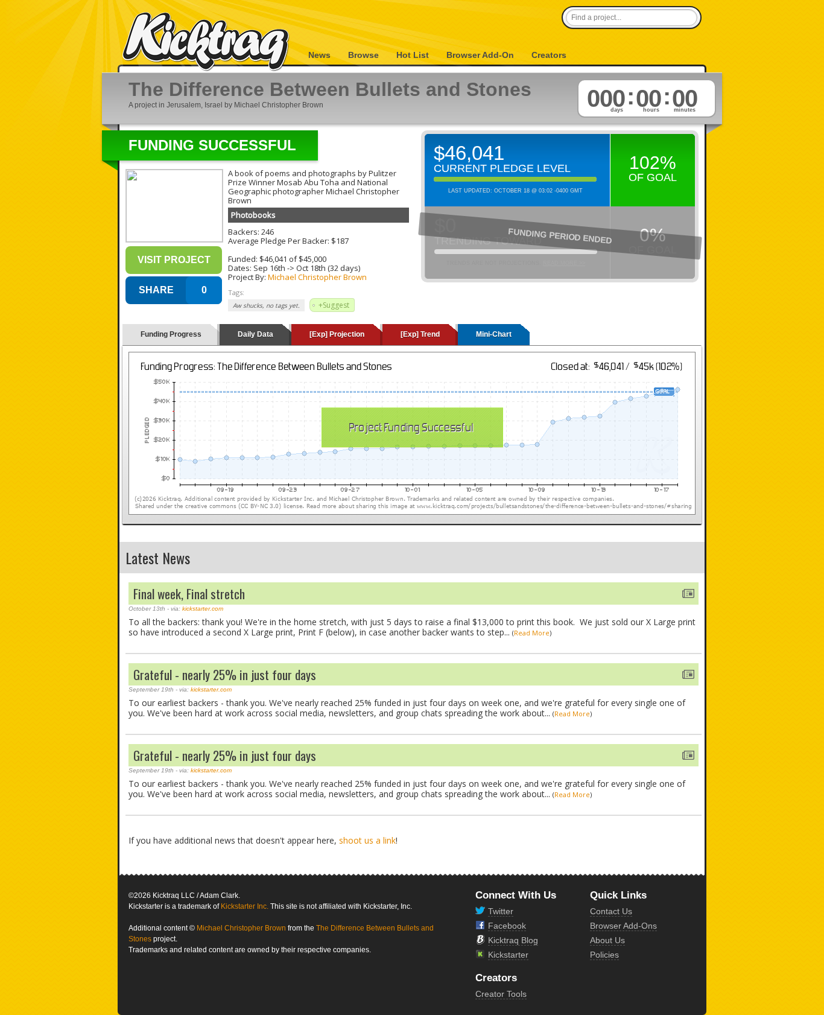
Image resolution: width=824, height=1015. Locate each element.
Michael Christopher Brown (317, 277)
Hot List (412, 55)
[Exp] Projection (336, 334)
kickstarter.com (202, 608)
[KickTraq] (206, 42)
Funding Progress (171, 334)
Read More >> (564, 263)
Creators (548, 55)
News (319, 55)
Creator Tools (501, 994)
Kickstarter (508, 954)
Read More (532, 632)
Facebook (507, 926)
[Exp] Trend (420, 334)
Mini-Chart (494, 334)
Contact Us (611, 911)
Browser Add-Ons (623, 926)
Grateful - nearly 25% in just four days (224, 674)
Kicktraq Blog (513, 940)
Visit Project (174, 260)
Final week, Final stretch (189, 593)
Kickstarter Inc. (244, 906)
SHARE (156, 290)
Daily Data (255, 334)
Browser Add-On (480, 55)
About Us (607, 940)
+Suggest (334, 305)
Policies (604, 954)
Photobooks (253, 214)
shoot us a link (367, 840)
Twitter (500, 911)
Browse (363, 55)
